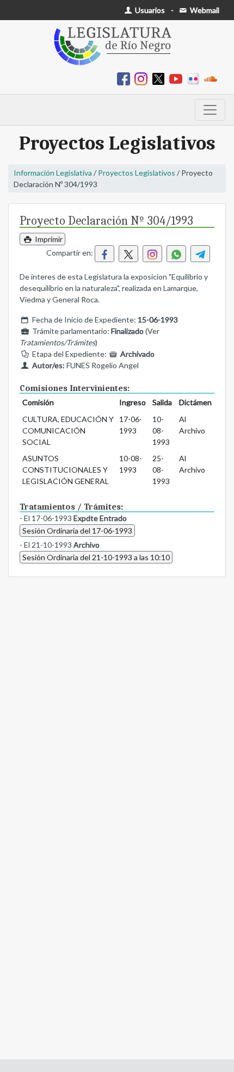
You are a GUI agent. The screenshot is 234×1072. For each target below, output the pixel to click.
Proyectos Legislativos (136, 172)
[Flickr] (195, 78)
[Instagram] (143, 78)
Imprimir (48, 239)
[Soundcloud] (212, 78)
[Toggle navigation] (210, 110)
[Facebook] (125, 78)
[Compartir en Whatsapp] (176, 253)
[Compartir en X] (128, 253)
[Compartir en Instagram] (152, 253)
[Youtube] (178, 78)
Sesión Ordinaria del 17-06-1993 (77, 530)
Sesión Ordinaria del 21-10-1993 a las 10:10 (96, 557)
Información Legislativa (53, 172)
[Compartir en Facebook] (104, 253)
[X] (160, 78)
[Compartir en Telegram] (200, 253)
